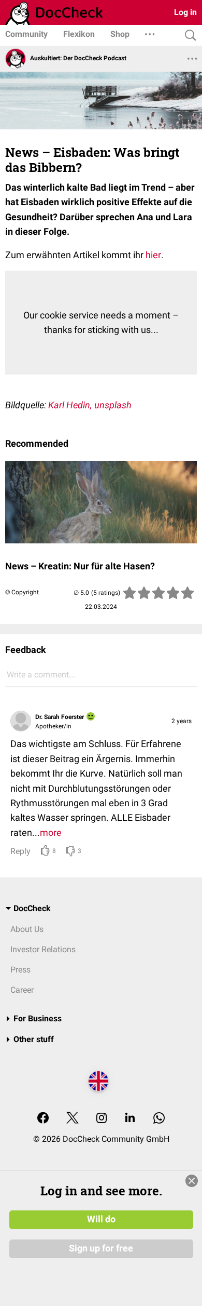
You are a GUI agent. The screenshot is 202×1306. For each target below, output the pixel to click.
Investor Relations (43, 949)
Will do (101, 1219)
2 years (181, 721)
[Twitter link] (72, 1119)
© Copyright (22, 592)
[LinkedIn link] (130, 1119)
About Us (27, 929)
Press (20, 970)
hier (153, 254)
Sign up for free (101, 1248)
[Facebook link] (43, 1119)
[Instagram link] (101, 1119)
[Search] (188, 36)
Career (22, 990)
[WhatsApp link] (159, 1119)
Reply (20, 851)
